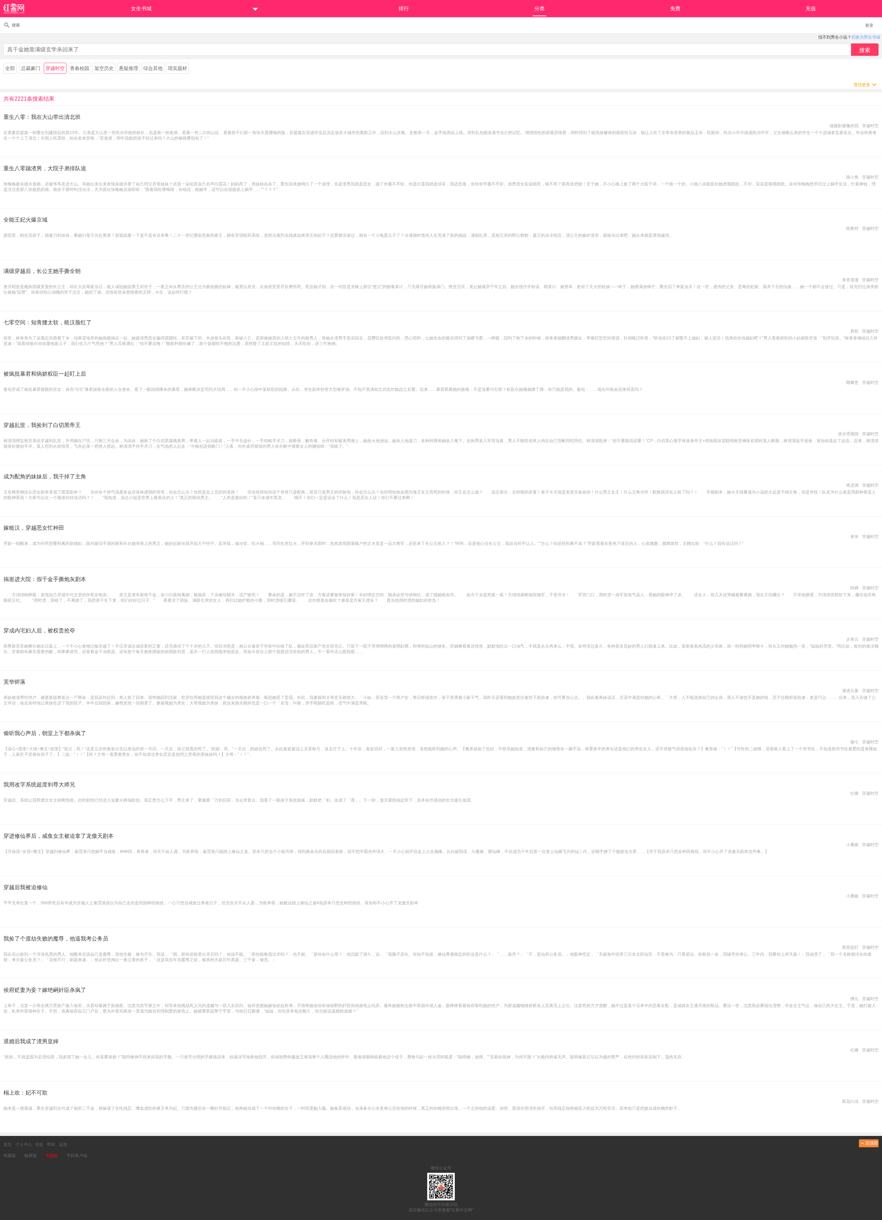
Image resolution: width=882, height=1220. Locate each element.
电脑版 (9, 1155)
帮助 (51, 1144)
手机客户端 (76, 1155)
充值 (39, 1144)
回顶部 (871, 1143)
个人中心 (24, 1144)
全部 (10, 68)
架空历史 (104, 68)
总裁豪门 (30, 68)
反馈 (63, 1144)
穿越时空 (55, 68)
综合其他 (153, 68)
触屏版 (30, 1155)
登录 (869, 25)
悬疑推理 (128, 68)
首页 (7, 1144)
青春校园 (79, 68)
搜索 (16, 25)
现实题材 (177, 68)
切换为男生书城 (865, 37)
